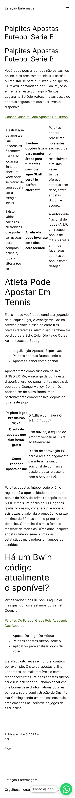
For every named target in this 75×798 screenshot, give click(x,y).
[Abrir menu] (67, 8)
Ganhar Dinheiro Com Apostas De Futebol (37, 117)
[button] (66, 789)
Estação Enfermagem (21, 8)
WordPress (54, 790)
